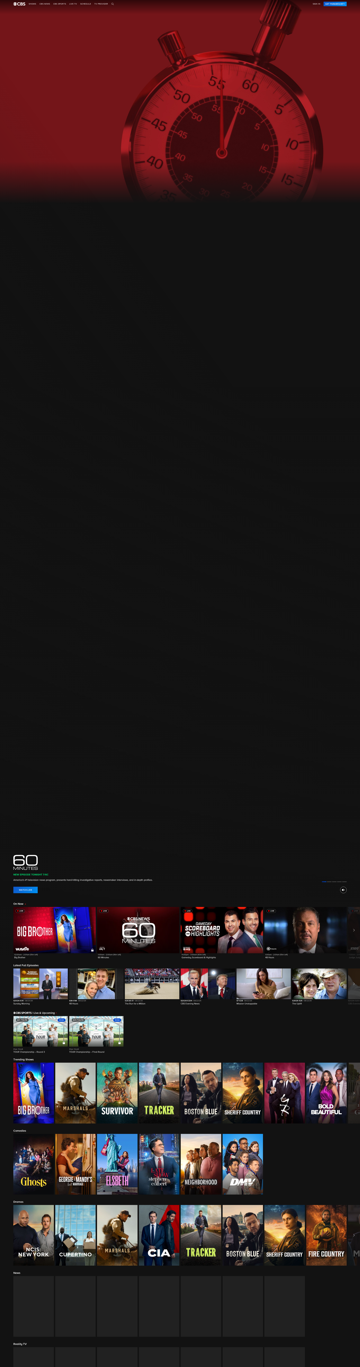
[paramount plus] (19, 4)
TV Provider (101, 4)
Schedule (85, 4)
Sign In (316, 4)
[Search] (112, 4)
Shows (32, 4)
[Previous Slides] (6, 1035)
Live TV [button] (73, 4)
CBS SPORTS (59, 4)
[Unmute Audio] (343, 890)
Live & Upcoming (43, 1013)
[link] (335, 4)
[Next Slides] (353, 1035)
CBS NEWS (45, 4)
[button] (54, 934)
